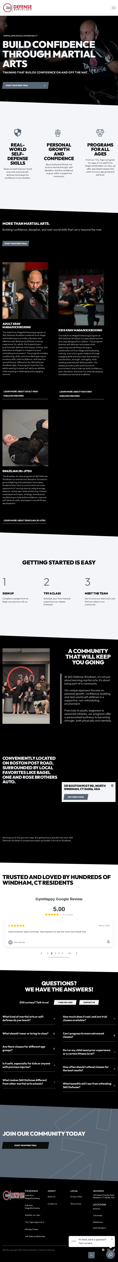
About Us (51, 1196)
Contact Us (52, 1204)
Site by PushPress (47, 1250)
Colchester (97, 1215)
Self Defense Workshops (35, 1236)
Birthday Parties (31, 1229)
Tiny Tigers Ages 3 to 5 (34, 1222)
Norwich (96, 1209)
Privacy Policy (76, 1196)
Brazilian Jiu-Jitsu (32, 1215)
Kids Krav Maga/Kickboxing (32, 1206)
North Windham (99, 1228)
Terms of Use (75, 1204)
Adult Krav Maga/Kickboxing (32, 1196)
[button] (28, 1018)
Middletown (98, 1222)
